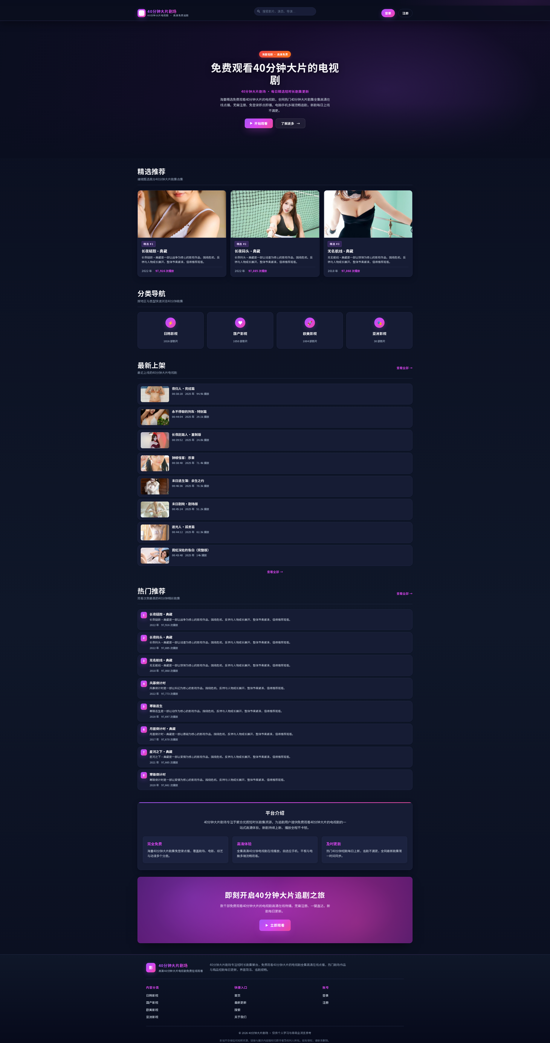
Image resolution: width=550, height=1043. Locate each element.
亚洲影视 (152, 1017)
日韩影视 (152, 995)
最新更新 (240, 1002)
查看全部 (403, 368)
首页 (237, 995)
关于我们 (240, 1017)
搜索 (237, 1010)
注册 (405, 13)
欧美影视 (152, 1010)
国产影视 (152, 1002)
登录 (388, 13)
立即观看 (277, 925)
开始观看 (260, 123)
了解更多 (287, 123)
